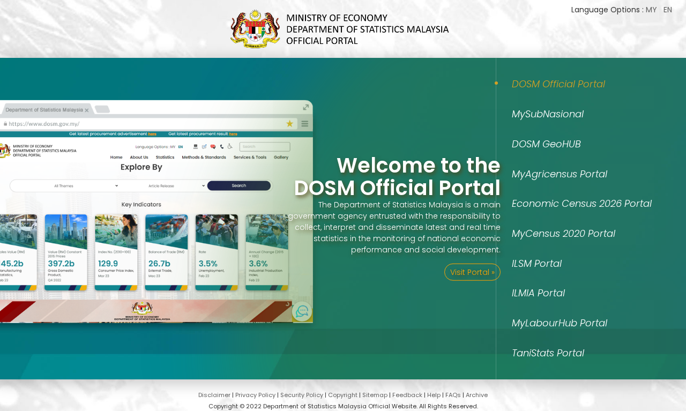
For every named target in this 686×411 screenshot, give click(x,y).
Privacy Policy (255, 395)
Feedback (407, 395)
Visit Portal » (472, 271)
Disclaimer (214, 395)
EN (667, 9)
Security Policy (301, 395)
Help (434, 395)
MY (651, 9)
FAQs (453, 395)
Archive (477, 395)
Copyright (342, 395)
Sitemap (374, 395)
